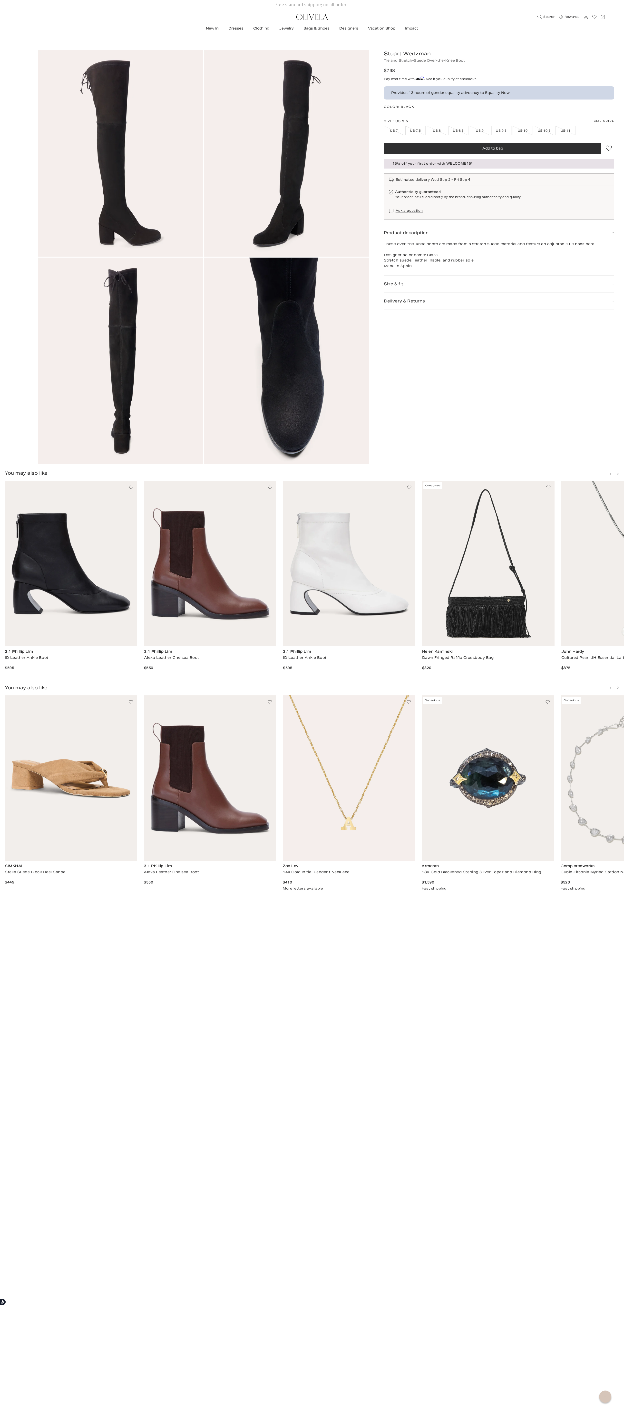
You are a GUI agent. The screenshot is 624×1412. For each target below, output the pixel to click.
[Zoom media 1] (120, 153)
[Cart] (602, 16)
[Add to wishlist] (608, 148)
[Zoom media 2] (286, 153)
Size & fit (393, 284)
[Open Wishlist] (594, 16)
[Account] (585, 16)
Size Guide (604, 120)
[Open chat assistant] (605, 1397)
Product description (406, 232)
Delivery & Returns (404, 301)
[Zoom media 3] (120, 361)
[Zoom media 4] (286, 361)
